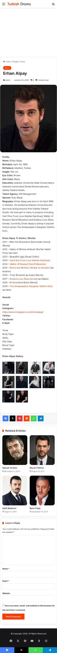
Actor (22, 61)
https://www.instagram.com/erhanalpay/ (22, 312)
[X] (12, 418)
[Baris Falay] (42, 490)
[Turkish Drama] (19, 4)
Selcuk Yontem (9, 468)
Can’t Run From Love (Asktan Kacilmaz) (30, 260)
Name (5, 569)
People (15, 61)
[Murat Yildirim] (42, 450)
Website (6, 593)
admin (7, 80)
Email (5, 581)
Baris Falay (35, 508)
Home (8, 61)
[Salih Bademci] (14, 490)
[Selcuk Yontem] (14, 450)
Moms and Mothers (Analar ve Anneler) (30, 267)
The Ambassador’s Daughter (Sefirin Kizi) (31, 286)
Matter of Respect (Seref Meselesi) (28, 264)
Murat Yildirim (37, 468)
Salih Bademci (9, 508)
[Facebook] (5, 418)
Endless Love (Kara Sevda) (23, 278)
